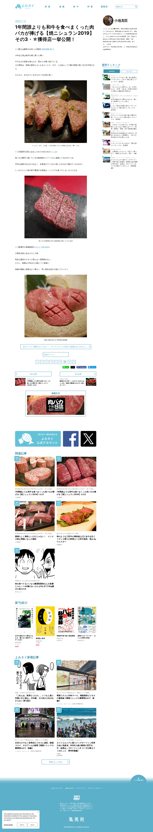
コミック (129, 71)
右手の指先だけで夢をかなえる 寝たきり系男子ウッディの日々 (24, 638)
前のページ (49, 355)
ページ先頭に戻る (138, 783)
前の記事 (33, 374)
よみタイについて (57, 788)
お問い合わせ (69, 788)
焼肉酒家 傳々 (47, 49)
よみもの (112, 71)
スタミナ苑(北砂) (42, 247)
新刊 (76, 6)
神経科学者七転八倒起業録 (66, 636)
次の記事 (78, 374)
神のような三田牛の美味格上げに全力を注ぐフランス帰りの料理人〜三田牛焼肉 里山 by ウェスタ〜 (76, 539)
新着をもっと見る (55, 762)
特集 (90, 6)
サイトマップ (80, 788)
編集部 (104, 6)
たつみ (53, 152)
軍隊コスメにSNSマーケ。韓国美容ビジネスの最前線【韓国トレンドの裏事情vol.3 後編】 (76, 698)
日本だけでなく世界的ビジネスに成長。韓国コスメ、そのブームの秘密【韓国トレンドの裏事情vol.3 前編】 (34, 745)
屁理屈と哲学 (40, 638)
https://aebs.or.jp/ (76, 810)
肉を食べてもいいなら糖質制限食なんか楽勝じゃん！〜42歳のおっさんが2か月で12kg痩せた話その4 (34, 586)
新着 (47, 6)
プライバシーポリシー (95, 788)
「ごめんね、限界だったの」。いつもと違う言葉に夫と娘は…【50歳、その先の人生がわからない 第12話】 (34, 698)
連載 (61, 6)
